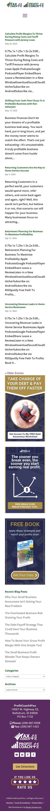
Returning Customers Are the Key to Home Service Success (25, 169)
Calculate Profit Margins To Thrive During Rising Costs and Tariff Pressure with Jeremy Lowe (23, 36)
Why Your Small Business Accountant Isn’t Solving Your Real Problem (23, 601)
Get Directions (25, 766)
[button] (25, 15)
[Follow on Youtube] (16, 754)
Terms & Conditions (22, 802)
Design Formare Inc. (34, 807)
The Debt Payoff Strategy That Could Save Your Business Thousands (24, 629)
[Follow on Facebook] (28, 754)
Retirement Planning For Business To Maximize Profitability (24, 233)
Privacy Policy (37, 802)
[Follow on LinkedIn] (22, 754)
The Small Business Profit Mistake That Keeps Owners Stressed (22, 656)
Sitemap (9, 802)
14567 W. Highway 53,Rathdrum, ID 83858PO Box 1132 (25, 713)
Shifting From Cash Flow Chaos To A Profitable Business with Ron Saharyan (25, 103)
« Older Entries (14, 373)
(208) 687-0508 (31, 723)
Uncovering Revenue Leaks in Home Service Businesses (25, 306)
